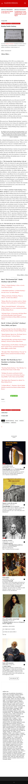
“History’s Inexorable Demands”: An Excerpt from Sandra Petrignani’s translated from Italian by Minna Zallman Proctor (13, 308)
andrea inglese (5, 664)
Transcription (5, 577)
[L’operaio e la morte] (14, 527)
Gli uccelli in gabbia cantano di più (10, 619)
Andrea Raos (4, 412)
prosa (16, 420)
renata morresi (5, 541)
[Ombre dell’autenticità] (14, 650)
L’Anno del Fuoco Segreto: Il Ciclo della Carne (7, 12)
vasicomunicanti (16, 23)
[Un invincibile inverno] (14, 452)
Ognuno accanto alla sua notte (9, 503)
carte (3, 23)
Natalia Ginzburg (10, 420)
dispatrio (8, 23)
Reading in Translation (10, 43)
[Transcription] (14, 564)
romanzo (21, 420)
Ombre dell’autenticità (7, 663)
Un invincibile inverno (7, 466)
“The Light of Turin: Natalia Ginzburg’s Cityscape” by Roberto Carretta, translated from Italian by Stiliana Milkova (13, 353)
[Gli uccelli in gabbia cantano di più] (14, 605)
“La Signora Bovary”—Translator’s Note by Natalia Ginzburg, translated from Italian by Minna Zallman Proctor (13, 387)
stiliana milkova (5, 422)
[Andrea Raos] (6, 686)
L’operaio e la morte (7, 540)
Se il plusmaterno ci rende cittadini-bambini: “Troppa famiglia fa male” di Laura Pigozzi (21, 13)
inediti (4, 575)
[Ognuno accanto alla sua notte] (14, 490)
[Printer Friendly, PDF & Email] (14, 396)
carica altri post (13, 678)
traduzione (13, 422)
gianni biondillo (5, 467)
